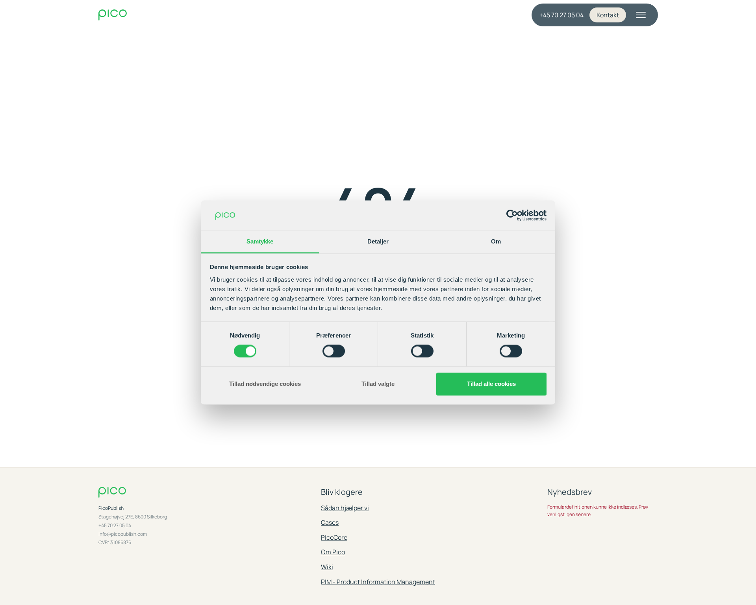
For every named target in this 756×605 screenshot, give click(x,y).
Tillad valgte (378, 383)
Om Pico (333, 552)
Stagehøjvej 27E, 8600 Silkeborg (132, 517)
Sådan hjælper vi (345, 508)
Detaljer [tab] (378, 241)
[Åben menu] (641, 14)
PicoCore (334, 537)
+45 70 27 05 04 (561, 15)
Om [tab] (496, 241)
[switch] (333, 351)
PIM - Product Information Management (378, 581)
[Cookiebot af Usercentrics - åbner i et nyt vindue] (512, 215)
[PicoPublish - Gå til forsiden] (173, 15)
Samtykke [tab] (260, 241)
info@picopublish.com (122, 534)
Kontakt (608, 15)
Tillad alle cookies (491, 383)
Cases (330, 522)
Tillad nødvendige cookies (265, 383)
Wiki (327, 567)
